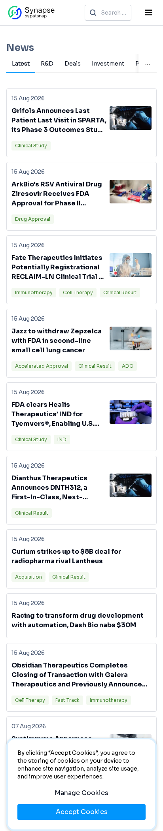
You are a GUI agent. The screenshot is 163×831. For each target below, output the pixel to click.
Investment (108, 63)
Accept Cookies (82, 812)
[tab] (21, 63)
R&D (47, 63)
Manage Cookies (81, 793)
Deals (72, 63)
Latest (21, 63)
